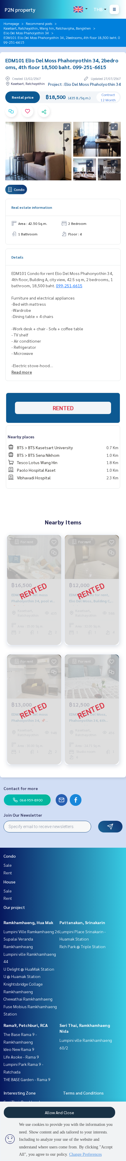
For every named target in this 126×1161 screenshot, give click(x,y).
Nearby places (21, 436)
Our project (14, 907)
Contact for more (21, 788)
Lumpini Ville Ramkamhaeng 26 (31, 931)
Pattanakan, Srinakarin (82, 922)
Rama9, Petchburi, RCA (26, 1025)
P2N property (20, 9)
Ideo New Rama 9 (19, 1049)
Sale (8, 865)
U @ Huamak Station (22, 976)
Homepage (11, 23)
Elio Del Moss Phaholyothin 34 (26, 32)
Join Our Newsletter (23, 815)
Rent (8, 872)
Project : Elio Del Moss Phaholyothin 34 (84, 84)
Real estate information (31, 207)
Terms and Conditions (83, 1092)
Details (17, 257)
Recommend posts (39, 23)
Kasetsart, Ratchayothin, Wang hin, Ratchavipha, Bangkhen (47, 28)
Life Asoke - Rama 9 (21, 1056)
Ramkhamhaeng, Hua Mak (28, 922)
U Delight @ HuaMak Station (29, 969)
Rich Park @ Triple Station (82, 946)
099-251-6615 (69, 285)
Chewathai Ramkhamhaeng (28, 998)
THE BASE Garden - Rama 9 (27, 1079)
